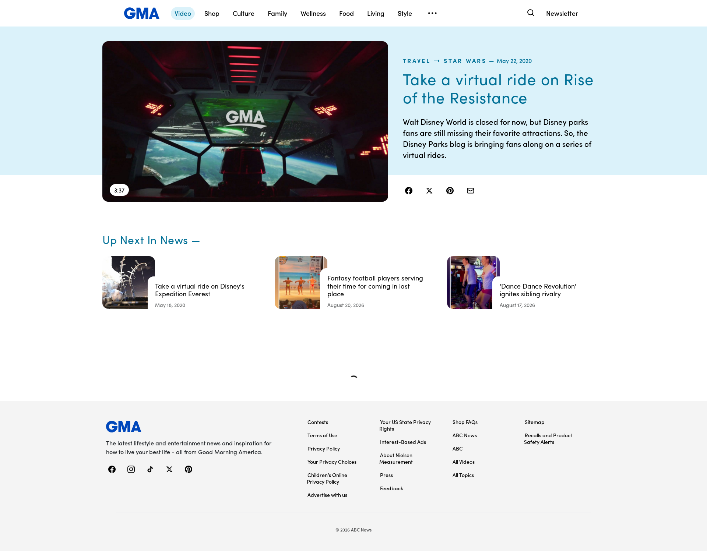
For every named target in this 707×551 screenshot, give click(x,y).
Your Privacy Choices (331, 461)
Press (386, 474)
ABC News (465, 435)
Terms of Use (322, 435)
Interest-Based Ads (403, 441)
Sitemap (535, 421)
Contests (317, 421)
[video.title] (245, 121)
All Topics (463, 474)
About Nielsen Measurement (396, 458)
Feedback (391, 488)
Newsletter (562, 13)
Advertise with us (327, 494)
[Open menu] (432, 13)
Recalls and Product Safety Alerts (548, 438)
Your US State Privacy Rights (405, 425)
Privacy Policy (323, 448)
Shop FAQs (465, 421)
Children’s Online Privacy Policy (327, 478)
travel (417, 60)
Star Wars (465, 60)
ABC (458, 448)
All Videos (464, 461)
